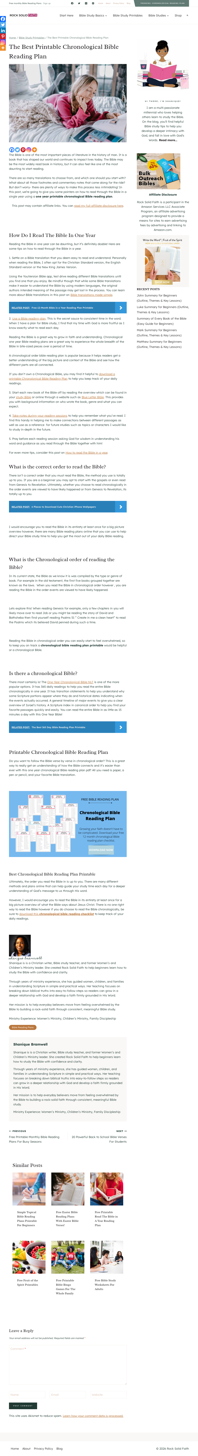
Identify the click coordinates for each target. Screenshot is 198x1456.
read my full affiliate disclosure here (98, 205)
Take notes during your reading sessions (39, 415)
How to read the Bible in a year (86, 452)
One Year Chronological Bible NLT (70, 682)
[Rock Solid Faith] (23, 15)
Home (100, 3)
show (43, 217)
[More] (34, 149)
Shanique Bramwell (25, 958)
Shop (178, 15)
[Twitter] (79, 3)
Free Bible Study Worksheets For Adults (105, 1285)
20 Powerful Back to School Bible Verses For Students (99, 1136)
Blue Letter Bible (93, 397)
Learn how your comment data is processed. (93, 1416)
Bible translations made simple (91, 295)
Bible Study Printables (128, 15)
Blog (128, 3)
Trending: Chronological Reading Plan (162, 3)
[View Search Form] (187, 15)
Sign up (47, 3)
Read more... (168, 140)
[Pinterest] (93, 3)
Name (14, 1394)
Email (55, 1394)
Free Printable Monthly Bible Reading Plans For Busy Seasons (34, 1136)
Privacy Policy (118, 3)
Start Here (66, 15)
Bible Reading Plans (23, 1027)
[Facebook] (72, 3)
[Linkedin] (3, 30)
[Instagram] (86, 3)
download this (56, 914)
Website (97, 1394)
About (108, 3)
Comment (18, 1349)
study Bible (23, 397)
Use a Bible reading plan (29, 318)
